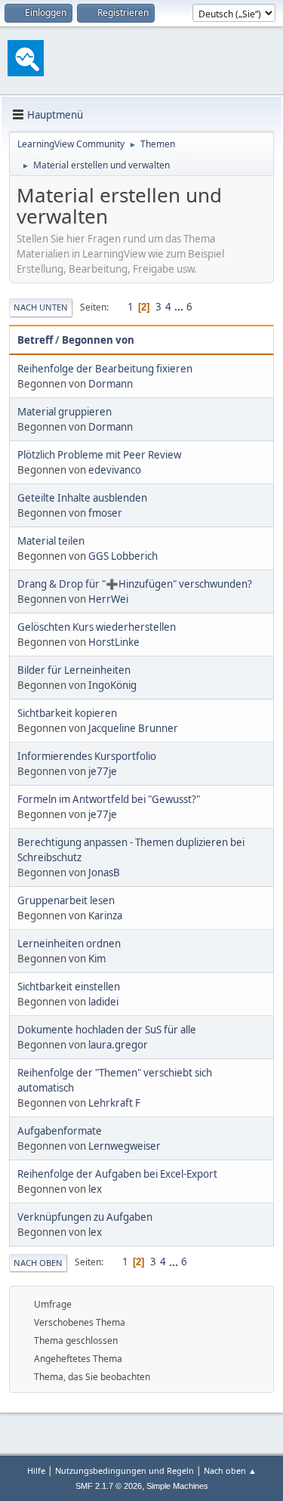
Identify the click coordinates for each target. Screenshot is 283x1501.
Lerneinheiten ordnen (69, 943)
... (180, 306)
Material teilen (51, 541)
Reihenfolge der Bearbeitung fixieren (104, 368)
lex (95, 1189)
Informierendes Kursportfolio (86, 756)
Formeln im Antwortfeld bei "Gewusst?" (108, 799)
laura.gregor (118, 1045)
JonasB (104, 872)
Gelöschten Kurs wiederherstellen (96, 627)
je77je (102, 771)
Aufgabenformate (59, 1131)
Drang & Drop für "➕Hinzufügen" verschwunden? (134, 584)
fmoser (105, 513)
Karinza (105, 915)
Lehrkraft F (114, 1103)
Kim (97, 958)
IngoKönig (112, 685)
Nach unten (41, 307)
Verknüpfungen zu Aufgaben (84, 1217)
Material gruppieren (64, 411)
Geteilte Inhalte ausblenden (82, 498)
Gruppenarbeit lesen (66, 900)
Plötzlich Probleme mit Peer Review (99, 455)
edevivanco (114, 470)
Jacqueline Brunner (133, 728)
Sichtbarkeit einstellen (68, 986)
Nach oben (38, 1262)
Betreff (35, 340)
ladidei (103, 1001)
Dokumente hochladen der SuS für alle (106, 1029)
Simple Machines (177, 1485)
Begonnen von (98, 340)
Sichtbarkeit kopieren (67, 713)
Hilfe (36, 1470)
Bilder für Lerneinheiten (74, 670)
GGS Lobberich (123, 556)
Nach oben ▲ (230, 1470)
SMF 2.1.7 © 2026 (108, 1485)
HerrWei (108, 599)
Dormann (110, 384)
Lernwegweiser (124, 1146)
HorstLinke (114, 642)
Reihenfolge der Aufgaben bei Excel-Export (117, 1174)
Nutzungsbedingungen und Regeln (124, 1470)
